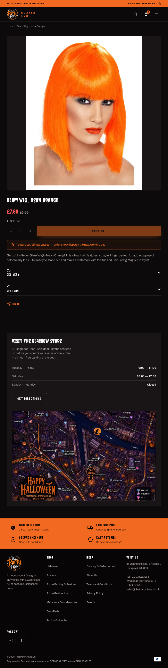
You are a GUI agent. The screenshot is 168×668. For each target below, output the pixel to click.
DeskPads (53, 611)
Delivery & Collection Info (101, 566)
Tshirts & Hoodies (57, 620)
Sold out (99, 231)
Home (10, 26)
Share (15, 303)
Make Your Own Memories (62, 602)
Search (90, 602)
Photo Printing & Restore (61, 584)
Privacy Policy (94, 593)
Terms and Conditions (99, 584)
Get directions (29, 398)
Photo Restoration (57, 593)
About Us (92, 575)
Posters (51, 575)
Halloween (53, 566)
